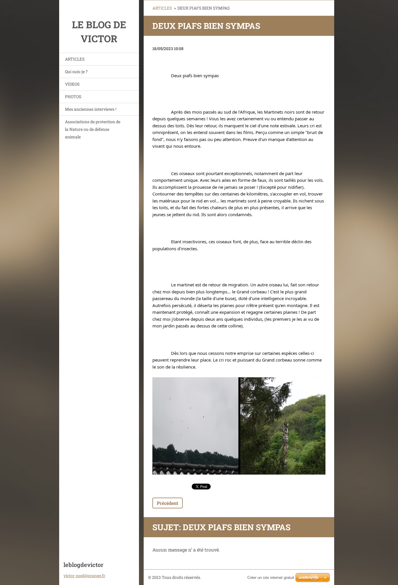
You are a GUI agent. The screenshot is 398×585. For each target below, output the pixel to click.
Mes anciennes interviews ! (90, 109)
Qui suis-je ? (76, 71)
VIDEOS (72, 84)
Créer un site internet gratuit (270, 577)
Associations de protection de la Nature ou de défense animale (92, 129)
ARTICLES (74, 59)
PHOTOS (73, 96)
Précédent (167, 503)
